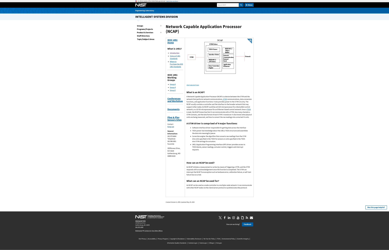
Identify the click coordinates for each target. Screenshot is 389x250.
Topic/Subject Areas (145, 39)
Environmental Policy (228, 239)
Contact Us (148, 231)
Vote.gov (219, 243)
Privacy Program (163, 239)
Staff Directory (143, 36)
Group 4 (173, 87)
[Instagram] (233, 217)
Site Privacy (142, 239)
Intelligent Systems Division (156, 17)
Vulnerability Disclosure (194, 239)
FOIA (218, 239)
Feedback (247, 224)
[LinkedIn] (229, 217)
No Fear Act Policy (209, 239)
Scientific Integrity (243, 239)
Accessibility (152, 239)
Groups (140, 26)
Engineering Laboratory (144, 10)
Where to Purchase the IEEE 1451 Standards (176, 64)
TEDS (249, 109)
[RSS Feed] (247, 217)
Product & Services (145, 32)
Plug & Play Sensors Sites (174, 118)
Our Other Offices (157, 231)
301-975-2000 (139, 227)
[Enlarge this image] (219, 57)
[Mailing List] (251, 217)
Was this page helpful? (376, 207)
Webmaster (138, 231)
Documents (173, 109)
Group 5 (173, 90)
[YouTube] (238, 217)
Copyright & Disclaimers (177, 239)
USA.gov (211, 243)
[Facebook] (224, 217)
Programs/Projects (145, 29)
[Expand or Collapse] (160, 25)
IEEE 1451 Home (172, 41)
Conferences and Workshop (175, 100)
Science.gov (203, 243)
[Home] (140, 5)
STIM (225, 99)
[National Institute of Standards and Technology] (149, 217)
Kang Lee (170, 127)
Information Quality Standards (176, 243)
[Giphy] (242, 217)
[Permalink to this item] (175, 42)
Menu (250, 5)
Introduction (174, 53)
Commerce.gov (193, 243)
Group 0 (173, 84)
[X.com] (220, 217)
